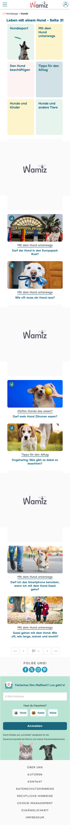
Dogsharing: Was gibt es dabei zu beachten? (35, 461)
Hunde (24, 13)
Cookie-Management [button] (35, 803)
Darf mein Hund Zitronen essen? (35, 416)
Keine (53, 712)
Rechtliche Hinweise (35, 796)
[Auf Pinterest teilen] (44, 669)
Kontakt (35, 781)
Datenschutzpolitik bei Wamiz (17, 739)
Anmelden (34, 726)
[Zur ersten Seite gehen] (15, 651)
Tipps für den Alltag (35, 454)
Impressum (35, 817)
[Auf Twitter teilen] (32, 669)
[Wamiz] (41, 4)
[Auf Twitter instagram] (38, 669)
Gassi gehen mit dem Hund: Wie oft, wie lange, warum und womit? (35, 634)
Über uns (35, 767)
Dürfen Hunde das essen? (35, 411)
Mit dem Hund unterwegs (35, 245)
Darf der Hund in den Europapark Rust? (35, 252)
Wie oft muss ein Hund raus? (35, 297)
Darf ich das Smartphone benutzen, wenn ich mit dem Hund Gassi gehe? (35, 585)
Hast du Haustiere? (35, 705)
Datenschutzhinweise (35, 789)
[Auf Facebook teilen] (25, 669)
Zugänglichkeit (35, 810)
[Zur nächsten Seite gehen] (47, 651)
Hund (23, 712)
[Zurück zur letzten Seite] (23, 651)
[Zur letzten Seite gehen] (56, 651)
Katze (41, 712)
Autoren (35, 774)
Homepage (12, 13)
